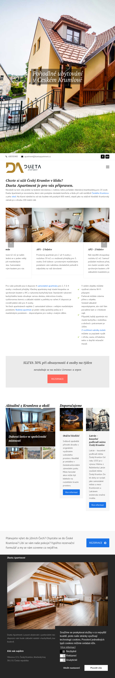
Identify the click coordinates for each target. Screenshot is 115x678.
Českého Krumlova (100, 193)
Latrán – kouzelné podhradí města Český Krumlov (97, 440)
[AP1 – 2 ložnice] (58, 225)
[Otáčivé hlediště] (71, 419)
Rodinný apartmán (23, 309)
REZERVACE (57, 378)
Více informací (71, 492)
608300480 (13, 156)
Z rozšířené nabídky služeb (93, 330)
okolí (14, 196)
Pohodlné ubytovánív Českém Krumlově (58, 76)
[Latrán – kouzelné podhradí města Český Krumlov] (97, 419)
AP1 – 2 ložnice (44, 249)
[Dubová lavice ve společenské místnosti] (30, 427)
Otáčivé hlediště (71, 435)
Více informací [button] (67, 647)
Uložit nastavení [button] (71, 668)
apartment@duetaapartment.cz (37, 156)
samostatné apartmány (48, 285)
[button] (107, 167)
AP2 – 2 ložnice (96, 249)
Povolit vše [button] (96, 668)
